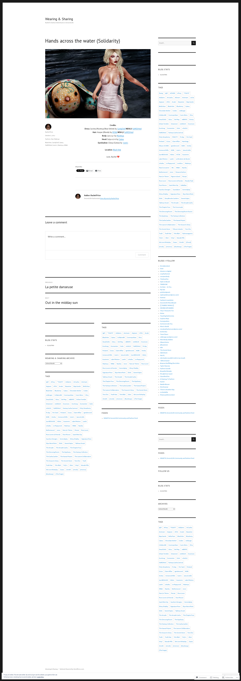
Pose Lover (84, 430)
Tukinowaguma (187, 233)
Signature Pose (86, 439)
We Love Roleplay (52, 470)
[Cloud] (188, 242)
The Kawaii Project (66, 456)
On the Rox (163, 332)
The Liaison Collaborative (83, 456)
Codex (86, 391)
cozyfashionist (165, 274)
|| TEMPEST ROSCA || (167, 305)
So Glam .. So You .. (166, 287)
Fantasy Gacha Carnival (70, 408)
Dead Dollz (49, 399)
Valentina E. (164, 353)
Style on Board (165, 282)
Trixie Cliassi (164, 334)
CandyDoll (121, 129)
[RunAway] (49, 474)
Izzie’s (125, 143)
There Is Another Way (167, 389)
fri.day (48, 413)
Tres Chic (77, 461)
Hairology (185, 141)
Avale (61, 386)
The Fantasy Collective (80, 452)
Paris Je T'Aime (67, 430)
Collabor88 (58, 395)
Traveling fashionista (167, 316)
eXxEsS (48, 408)
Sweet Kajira (69, 443)
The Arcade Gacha (62, 448)
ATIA (55, 386)
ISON (172, 150)
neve (58, 430)
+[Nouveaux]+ (165, 361)
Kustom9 (67, 421)
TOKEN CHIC (164, 284)
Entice (162, 313)
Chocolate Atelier (75, 391)
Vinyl (77, 465)
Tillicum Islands (177, 229)
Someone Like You (166, 324)
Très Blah (58, 465)
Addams (68, 382)
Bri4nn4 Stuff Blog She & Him (169, 363)
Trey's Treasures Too (167, 311)
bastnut (162, 297)
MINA (114, 132)
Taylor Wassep (165, 366)
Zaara (62, 470)
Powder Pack (189, 181)
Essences (66, 404)
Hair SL (162, 355)
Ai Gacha (76, 382)
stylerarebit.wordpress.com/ (169, 295)
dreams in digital (165, 271)
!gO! (47, 382)
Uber (71, 465)
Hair (52, 139)
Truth (84, 461)
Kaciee (162, 382)
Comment (142, 255)
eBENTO (71, 399)
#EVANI (172, 93)
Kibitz (59, 421)
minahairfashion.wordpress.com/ (171, 329)
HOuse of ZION (164, 146)
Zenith (68, 470)
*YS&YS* (60, 382)
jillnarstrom (164, 345)
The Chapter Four (75, 448)
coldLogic (49, 395)
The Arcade (50, 448)
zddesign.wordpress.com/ (168, 337)
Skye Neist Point (51, 443)
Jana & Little (80, 417)
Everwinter (83, 404)
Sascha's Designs (51, 439)
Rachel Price (49, 132)
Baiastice (68, 386)
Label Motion (76, 421)
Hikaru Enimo (164, 342)
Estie (161, 268)
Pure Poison (66, 434)
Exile (91, 404)
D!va (86, 395)
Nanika (80, 426)
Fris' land (55, 413)
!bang (161, 93)
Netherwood (50, 430)
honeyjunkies (164, 321)
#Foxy (53, 382)
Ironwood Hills (63, 417)
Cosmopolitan (68, 395)
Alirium (177, 97)
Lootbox (180, 163)
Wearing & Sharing (59, 19)
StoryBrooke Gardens (172, 198)
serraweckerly (164, 276)
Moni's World (164, 326)
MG (173, 168)
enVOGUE (58, 404)
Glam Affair (77, 413)
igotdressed (88, 413)
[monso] (83, 470)
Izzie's (55, 145)
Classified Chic (164, 376)
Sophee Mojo (164, 318)
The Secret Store (66, 461)
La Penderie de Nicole (183, 159)
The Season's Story (52, 461)
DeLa (57, 399)
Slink (60, 443)
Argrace (48, 386)
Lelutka (48, 426)
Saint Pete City (77, 434)
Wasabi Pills (85, 465)
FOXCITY (175, 137)
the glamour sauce (166, 374)
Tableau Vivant (80, 443)
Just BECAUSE (50, 421)
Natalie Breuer (165, 384)
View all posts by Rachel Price (109, 198)
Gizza (70, 413)
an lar (192, 97)
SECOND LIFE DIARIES (167, 308)
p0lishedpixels (165, 292)
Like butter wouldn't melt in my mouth (172, 358)
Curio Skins (79, 395)
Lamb (85, 421)
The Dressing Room (52, 452)
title (161, 347)
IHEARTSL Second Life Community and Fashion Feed (121, 418)
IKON (47, 417)
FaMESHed (136, 129)
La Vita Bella (164, 392)
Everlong (75, 404)
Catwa (121, 139)
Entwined (49, 404)
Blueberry (58, 391)
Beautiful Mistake (166, 371)
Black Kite (117, 150)
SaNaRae (184, 185)
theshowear (164, 387)
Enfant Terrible (81, 399)
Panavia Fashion (181, 172)
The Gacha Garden (52, 456)
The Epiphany (66, 452)
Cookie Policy (40, 677)
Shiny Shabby (74, 439)
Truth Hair (49, 465)
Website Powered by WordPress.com (72, 669)
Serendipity (64, 439)
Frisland (63, 413)
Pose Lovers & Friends (53, 434)
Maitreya (120, 136)
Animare (84, 382)
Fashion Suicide (165, 368)
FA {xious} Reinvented (167, 395)
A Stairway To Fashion (167, 379)
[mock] (75, 470)
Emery (191, 119)
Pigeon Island (175, 176)
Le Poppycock (57, 426)
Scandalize (176, 190)
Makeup (56, 139)
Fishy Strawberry (85, 408)
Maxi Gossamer (164, 168)
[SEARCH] (193, 43)
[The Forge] (59, 474)
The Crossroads (178, 207)
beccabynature (165, 266)
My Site (162, 290)
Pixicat (77, 430)
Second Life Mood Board (168, 303)
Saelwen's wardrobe (166, 300)
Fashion (47, 139)
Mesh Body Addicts (166, 339)
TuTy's (65, 465)
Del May (64, 399)
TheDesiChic (164, 279)
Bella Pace (86, 386)
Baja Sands (77, 386)
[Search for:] (174, 43)
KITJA (178, 154)
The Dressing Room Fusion (183, 211)
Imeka (54, 417)
